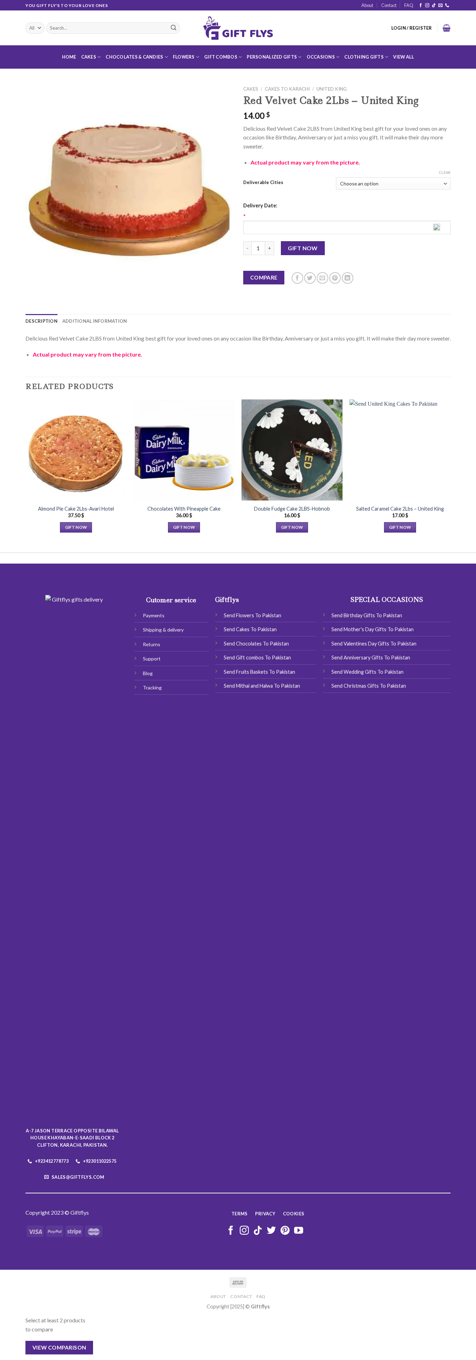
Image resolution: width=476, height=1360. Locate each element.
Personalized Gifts (272, 57)
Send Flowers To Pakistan (252, 615)
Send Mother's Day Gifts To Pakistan (372, 629)
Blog (148, 673)
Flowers (184, 57)
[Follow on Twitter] (271, 1231)
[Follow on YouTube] (298, 1231)
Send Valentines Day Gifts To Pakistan (373, 644)
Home (69, 57)
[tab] (41, 321)
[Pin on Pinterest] (335, 278)
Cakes (88, 57)
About (367, 5)
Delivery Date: (260, 205)
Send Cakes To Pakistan (250, 629)
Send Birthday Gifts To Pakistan (366, 615)
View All (403, 57)
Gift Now (303, 248)
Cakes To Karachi (287, 89)
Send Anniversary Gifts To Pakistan (370, 657)
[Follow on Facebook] (421, 5)
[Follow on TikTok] (434, 5)
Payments (153, 615)
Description (41, 321)
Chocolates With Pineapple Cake (184, 509)
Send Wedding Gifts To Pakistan (367, 672)
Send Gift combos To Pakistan (257, 657)
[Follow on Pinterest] (285, 1231)
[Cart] (447, 28)
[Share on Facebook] (297, 278)
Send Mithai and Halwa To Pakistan (262, 686)
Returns (151, 644)
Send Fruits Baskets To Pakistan (259, 672)
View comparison (59, 1347)
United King (331, 89)
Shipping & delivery (163, 630)
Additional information (94, 321)
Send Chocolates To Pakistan (256, 644)
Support (152, 659)
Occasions (321, 57)
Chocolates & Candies (134, 57)
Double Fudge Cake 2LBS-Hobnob (292, 509)
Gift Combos (220, 57)
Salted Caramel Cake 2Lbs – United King (400, 509)
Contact (389, 5)
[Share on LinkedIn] (347, 278)
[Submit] (173, 28)
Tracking (152, 687)
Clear (445, 172)
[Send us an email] (440, 5)
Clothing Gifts (364, 57)
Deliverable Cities (263, 182)
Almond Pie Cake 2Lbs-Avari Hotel (76, 509)
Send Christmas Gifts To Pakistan (368, 686)
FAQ (408, 5)
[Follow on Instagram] (427, 5)
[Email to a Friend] (322, 278)
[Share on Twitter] (310, 278)
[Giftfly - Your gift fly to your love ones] (238, 28)
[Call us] (447, 5)
